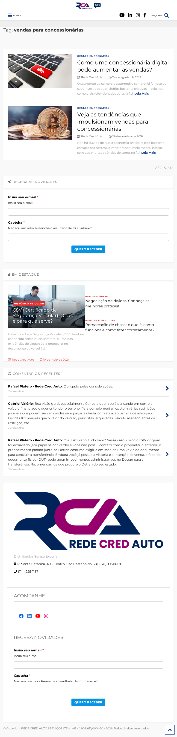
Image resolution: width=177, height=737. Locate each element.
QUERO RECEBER (88, 249)
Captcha (15, 222)
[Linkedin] (130, 15)
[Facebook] (144, 15)
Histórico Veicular (29, 303)
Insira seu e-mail (22, 197)
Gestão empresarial (93, 56)
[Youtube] (122, 15)
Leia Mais (141, 93)
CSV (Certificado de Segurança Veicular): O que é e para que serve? (45, 315)
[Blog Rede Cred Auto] (88, 7)
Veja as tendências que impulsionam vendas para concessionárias (112, 121)
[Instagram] (138, 15)
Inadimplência (96, 296)
